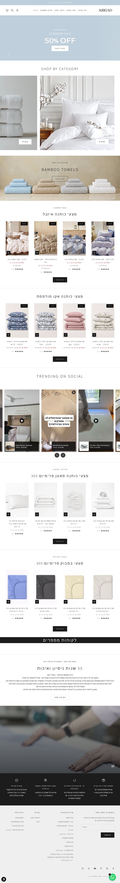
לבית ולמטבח (46, 10)
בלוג (38, 822)
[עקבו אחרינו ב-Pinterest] (101, 868)
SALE (35, 10)
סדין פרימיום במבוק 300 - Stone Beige (103, 609)
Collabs (70, 830)
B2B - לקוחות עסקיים (65, 822)
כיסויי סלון (59, 10)
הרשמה (107, 835)
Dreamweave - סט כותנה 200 (45, 260)
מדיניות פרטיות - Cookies (14, 830)
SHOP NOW (60, 45)
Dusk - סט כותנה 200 (74, 259)
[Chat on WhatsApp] (112, 877)
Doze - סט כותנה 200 (17, 259)
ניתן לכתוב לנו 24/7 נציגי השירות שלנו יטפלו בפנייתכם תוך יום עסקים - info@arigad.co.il (60, 857)
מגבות (25, 142)
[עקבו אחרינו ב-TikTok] (89, 868)
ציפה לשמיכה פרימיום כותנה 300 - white (46, 522)
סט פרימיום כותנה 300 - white (103, 522)
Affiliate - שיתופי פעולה (65, 826)
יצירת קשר (69, 818)
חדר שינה (82, 10)
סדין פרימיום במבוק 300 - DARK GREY (46, 609)
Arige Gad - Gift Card (66, 834)
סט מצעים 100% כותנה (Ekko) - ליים (17, 342)
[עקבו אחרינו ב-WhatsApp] (83, 868)
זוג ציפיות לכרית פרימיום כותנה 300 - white (17, 524)
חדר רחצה (71, 10)
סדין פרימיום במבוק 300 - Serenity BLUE (17, 609)
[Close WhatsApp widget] (109, 874)
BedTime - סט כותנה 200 (103, 259)
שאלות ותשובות (67, 838)
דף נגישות (69, 842)
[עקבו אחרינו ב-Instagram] (107, 868)
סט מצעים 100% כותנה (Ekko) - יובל (45, 342)
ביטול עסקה (68, 846)
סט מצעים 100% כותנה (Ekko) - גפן (74, 342)
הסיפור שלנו (60, 697)
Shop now (60, 179)
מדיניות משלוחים (17, 822)
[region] (60, 37)
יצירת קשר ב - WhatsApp (64, 850)
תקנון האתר (19, 818)
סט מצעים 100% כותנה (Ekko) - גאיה (103, 342)
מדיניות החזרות (17, 826)
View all (60, 280)
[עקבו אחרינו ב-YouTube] (95, 868)
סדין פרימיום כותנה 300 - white (74, 522)
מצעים (102, 142)
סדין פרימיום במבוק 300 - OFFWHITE (74, 609)
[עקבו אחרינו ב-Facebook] (113, 868)
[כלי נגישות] (3, 879)
